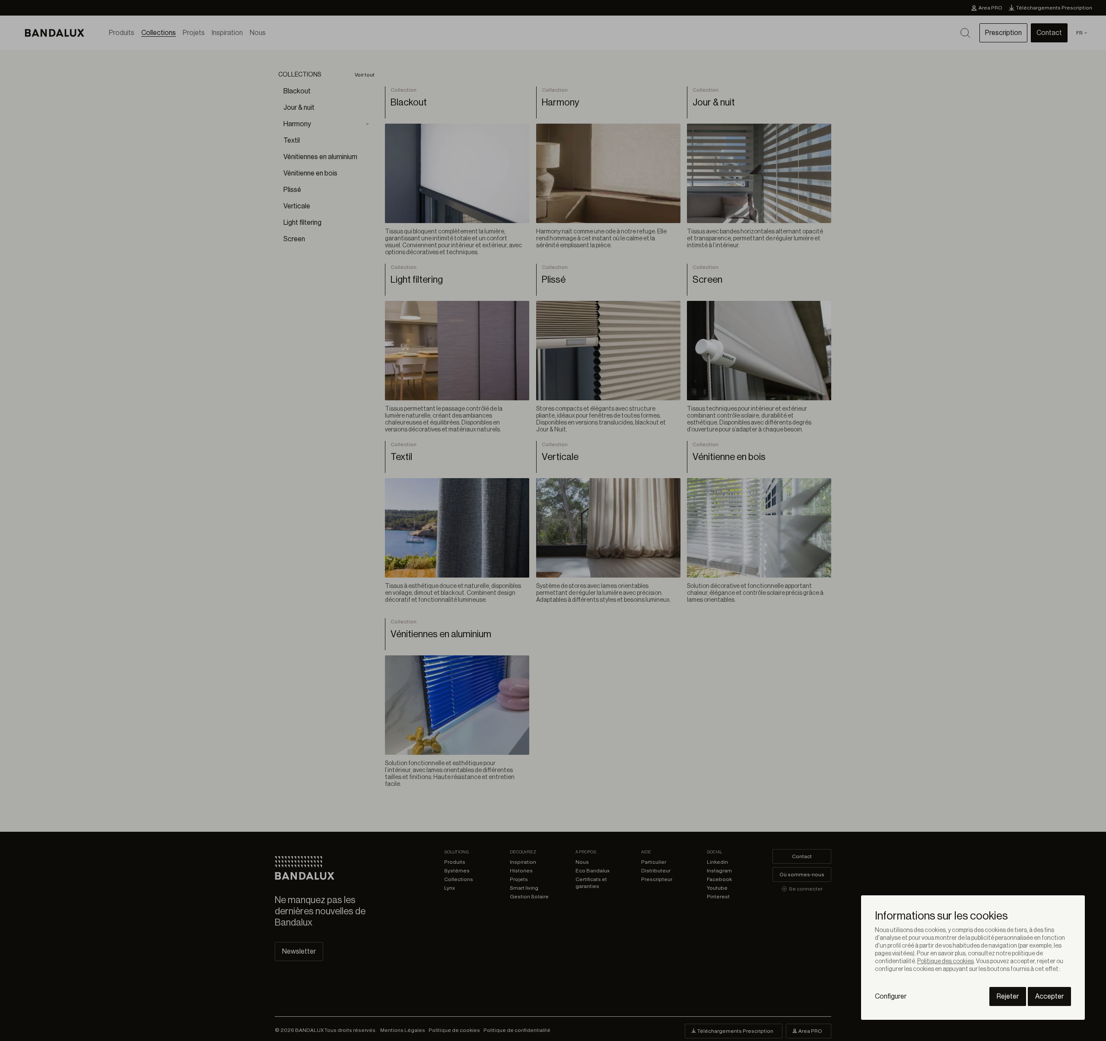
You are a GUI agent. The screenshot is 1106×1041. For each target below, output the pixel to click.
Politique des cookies (945, 961)
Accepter (1049, 996)
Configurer (890, 996)
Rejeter (1008, 996)
